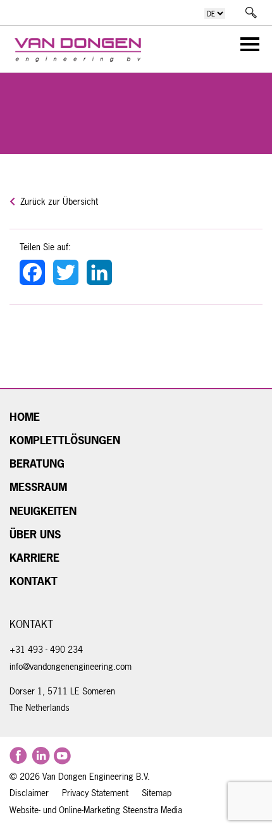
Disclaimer (29, 793)
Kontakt (33, 581)
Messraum (38, 487)
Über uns (35, 535)
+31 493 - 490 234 (46, 649)
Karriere (34, 558)
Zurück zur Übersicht (58, 201)
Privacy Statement (95, 793)
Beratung (37, 464)
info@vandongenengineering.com (70, 666)
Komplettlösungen (64, 440)
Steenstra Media (151, 810)
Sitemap (156, 793)
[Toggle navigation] (246, 46)
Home (24, 417)
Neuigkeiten (43, 511)
